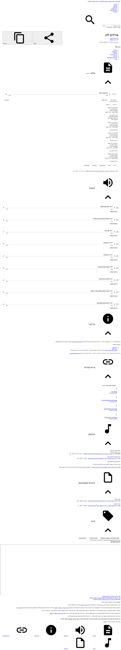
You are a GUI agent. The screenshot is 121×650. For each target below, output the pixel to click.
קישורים (66, 648)
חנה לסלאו (114, 349)
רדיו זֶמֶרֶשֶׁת (115, 598)
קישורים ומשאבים (112, 57)
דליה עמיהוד (106, 242)
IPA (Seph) (86, 165)
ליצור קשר (19, 607)
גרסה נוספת (104, 100)
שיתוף (35, 43)
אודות (112, 599)
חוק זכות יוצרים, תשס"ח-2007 (62, 607)
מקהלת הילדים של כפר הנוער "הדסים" (99, 291)
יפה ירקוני (107, 230)
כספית (105, 622)
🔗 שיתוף (115, 104)
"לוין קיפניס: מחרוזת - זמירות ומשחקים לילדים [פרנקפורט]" (102, 458)
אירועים (115, 7)
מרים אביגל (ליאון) (103, 93)
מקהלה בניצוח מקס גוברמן (103, 303)
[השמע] (3, 207)
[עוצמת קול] (110, 94)
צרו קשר (108, 599)
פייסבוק (104, 599)
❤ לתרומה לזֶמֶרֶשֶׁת (115, 541)
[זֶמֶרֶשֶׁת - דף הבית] (118, 602)
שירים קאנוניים (82, 538)
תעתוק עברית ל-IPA (99, 598)
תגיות (115, 59)
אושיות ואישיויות (93, 538)
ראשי (119, 27)
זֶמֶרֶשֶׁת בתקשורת (97, 599)
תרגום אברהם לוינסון (77, 341)
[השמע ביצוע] (6, 94)
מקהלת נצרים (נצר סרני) (103, 266)
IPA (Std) (94, 165)
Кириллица (102, 165)
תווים (115, 56)
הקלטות (114, 51)
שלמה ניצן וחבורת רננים (111, 350)
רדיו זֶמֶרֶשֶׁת (114, 8)
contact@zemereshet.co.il (75, 353)
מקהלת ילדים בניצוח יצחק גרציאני (101, 218)
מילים (115, 50)
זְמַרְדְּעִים (92, 598)
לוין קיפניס (112, 38)
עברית (114, 165)
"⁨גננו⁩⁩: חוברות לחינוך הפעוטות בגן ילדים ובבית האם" (104, 467)
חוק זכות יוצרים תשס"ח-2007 (57, 613)
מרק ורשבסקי (113, 39)
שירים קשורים (113, 54)
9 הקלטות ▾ (114, 94)
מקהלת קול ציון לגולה (104, 279)
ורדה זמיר (114, 347)
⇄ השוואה (6, 100)
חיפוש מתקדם (113, 10)
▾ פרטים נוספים (114, 211)
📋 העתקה (108, 104)
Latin (109, 165)
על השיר (115, 53)
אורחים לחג (113, 100)
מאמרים (115, 11)
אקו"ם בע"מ (84, 605)
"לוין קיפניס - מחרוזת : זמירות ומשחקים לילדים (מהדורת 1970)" (100, 171)
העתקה (5, 43)
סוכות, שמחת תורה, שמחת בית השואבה (110, 538)
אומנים (115, 5)
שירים (115, 4)
